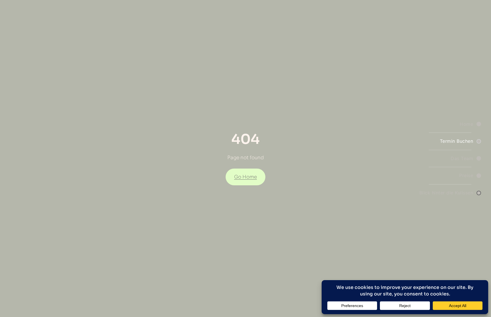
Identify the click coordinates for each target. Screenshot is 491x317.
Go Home (245, 177)
